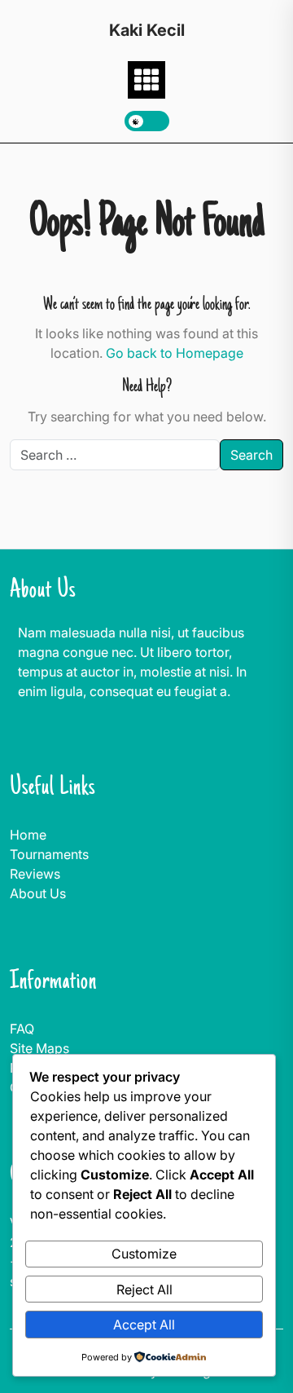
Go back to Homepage (174, 353)
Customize (144, 1253)
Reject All (144, 1289)
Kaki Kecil (147, 30)
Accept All (144, 1324)
